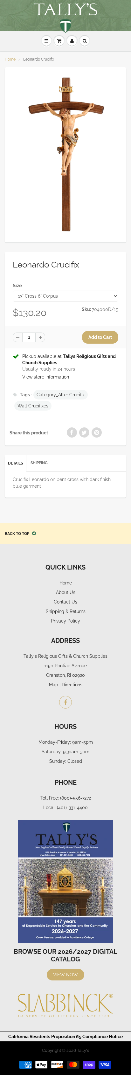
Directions (72, 684)
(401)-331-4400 (72, 807)
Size (17, 285)
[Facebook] (65, 702)
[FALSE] (65, 154)
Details (15, 463)
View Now (65, 974)
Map (53, 684)
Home (10, 59)
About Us (65, 592)
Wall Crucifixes (32, 405)
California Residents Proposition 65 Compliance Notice (65, 1036)
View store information (45, 376)
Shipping (39, 463)
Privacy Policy (65, 620)
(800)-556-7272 (75, 798)
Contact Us (65, 601)
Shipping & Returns (66, 611)
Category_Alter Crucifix (61, 394)
